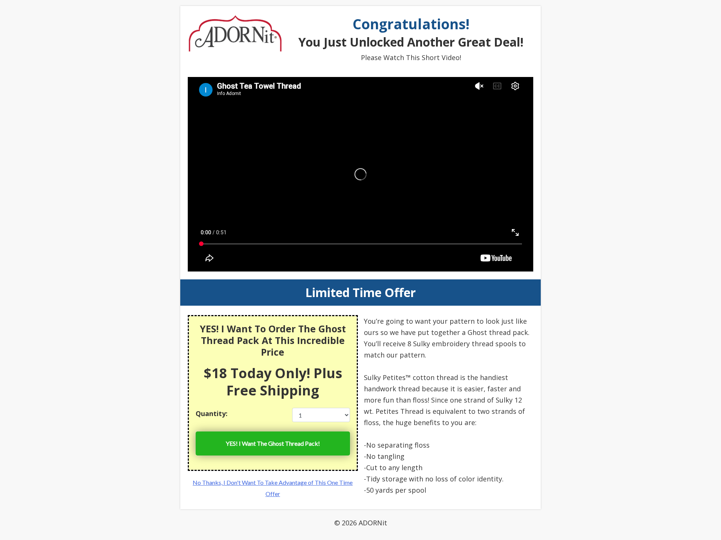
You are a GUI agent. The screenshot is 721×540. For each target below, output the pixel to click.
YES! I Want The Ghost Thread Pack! (273, 443)
